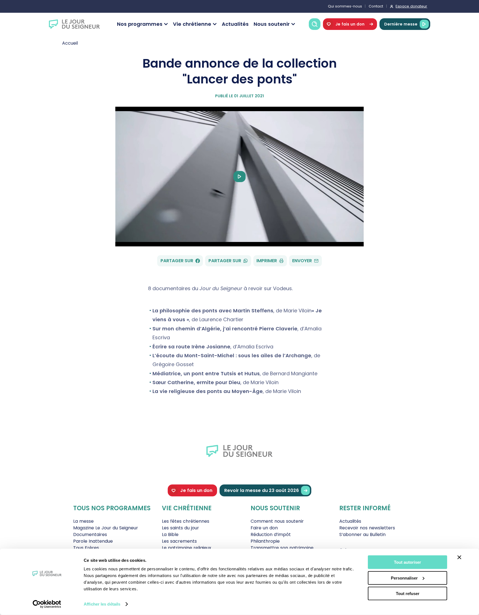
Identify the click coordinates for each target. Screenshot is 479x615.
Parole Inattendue (93, 541)
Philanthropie (265, 541)
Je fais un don (350, 24)
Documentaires (90, 534)
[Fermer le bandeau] (459, 557)
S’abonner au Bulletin (362, 534)
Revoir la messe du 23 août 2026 (261, 490)
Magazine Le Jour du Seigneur (105, 528)
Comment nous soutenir (277, 521)
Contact (376, 6)
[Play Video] (239, 176)
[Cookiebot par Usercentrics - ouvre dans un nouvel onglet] (47, 604)
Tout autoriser (407, 562)
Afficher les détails (102, 604)
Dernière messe (400, 24)
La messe (83, 521)
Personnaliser (404, 577)
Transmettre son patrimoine (282, 548)
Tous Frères (86, 548)
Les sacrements (179, 541)
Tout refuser (407, 593)
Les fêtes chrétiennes (185, 521)
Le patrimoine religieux (186, 548)
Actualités (235, 24)
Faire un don (264, 528)
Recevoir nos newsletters (367, 528)
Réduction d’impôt (271, 534)
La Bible (170, 534)
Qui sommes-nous (345, 6)
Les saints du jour (180, 528)
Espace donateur (411, 6)
